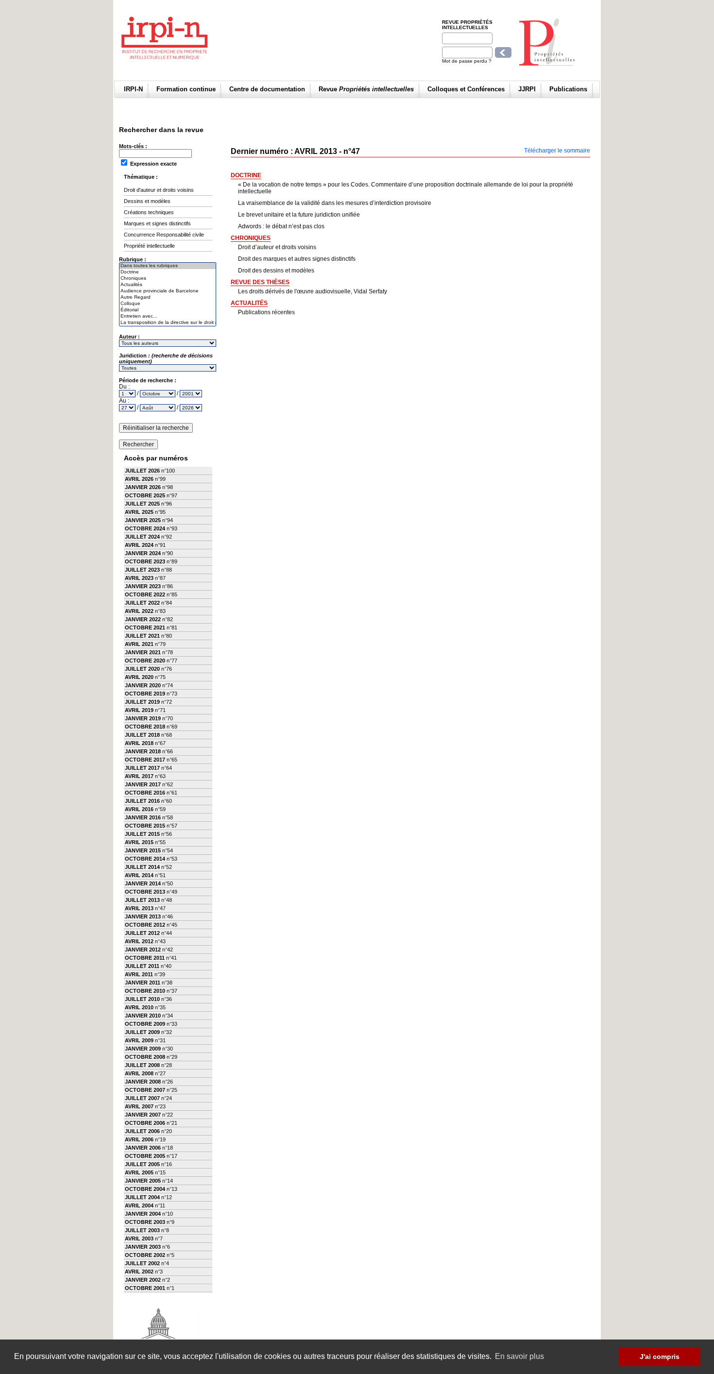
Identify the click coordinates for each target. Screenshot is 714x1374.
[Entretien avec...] (167, 316)
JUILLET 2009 (142, 1032)
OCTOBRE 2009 (145, 1024)
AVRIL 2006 (139, 1139)
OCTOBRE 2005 (145, 1156)
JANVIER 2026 (143, 487)
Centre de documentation (267, 89)
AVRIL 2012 (139, 941)
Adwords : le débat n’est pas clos (281, 226)
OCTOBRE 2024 (145, 528)
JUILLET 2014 (142, 867)
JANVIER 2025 (143, 520)
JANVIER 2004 (143, 1214)
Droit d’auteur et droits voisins (277, 247)
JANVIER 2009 (143, 1049)
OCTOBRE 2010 (145, 991)
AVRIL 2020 (139, 677)
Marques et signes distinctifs (157, 223)
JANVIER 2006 (143, 1148)
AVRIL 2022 (139, 611)
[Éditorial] (167, 310)
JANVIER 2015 (143, 850)
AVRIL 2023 (139, 578)
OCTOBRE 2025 (145, 495)
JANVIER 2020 (143, 685)
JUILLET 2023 (142, 570)
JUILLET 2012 (142, 933)
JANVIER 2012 (143, 949)
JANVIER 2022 (143, 619)
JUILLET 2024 (142, 537)
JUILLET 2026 (142, 471)
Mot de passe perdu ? (467, 61)
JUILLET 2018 (142, 735)
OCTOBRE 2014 (145, 859)
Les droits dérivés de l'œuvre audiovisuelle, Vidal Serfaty (312, 291)
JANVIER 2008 (143, 1082)
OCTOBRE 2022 (145, 594)
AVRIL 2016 (139, 809)
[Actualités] (167, 285)
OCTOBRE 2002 (145, 1255)
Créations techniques (149, 212)
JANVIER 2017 (143, 784)
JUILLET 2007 (142, 1098)
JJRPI (527, 89)
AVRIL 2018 (139, 743)
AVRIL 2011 (139, 974)
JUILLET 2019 (142, 702)
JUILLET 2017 (142, 768)
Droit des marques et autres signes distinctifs (297, 258)
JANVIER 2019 (143, 718)
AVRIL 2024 (139, 545)
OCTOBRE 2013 (145, 892)
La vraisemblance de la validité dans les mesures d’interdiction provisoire (334, 203)
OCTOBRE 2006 (145, 1123)
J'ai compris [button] (660, 1356)
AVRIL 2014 (139, 875)
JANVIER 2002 (143, 1280)
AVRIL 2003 (139, 1238)
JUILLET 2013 (142, 900)
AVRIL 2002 (139, 1271)
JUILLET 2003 (142, 1230)
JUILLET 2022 (142, 603)
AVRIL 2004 (139, 1205)
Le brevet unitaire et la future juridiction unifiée (299, 214)
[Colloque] (167, 304)
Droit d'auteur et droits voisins (159, 190)
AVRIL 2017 (139, 776)
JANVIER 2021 (143, 652)
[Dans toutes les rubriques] (167, 266)
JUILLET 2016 (142, 801)
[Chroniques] (167, 278)
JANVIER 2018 (143, 751)
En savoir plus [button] (519, 1356)
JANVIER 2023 (143, 586)
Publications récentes (266, 312)
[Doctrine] (167, 272)
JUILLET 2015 (142, 834)
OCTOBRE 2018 (145, 726)
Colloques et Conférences (466, 89)
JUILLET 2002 (142, 1263)
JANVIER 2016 (143, 817)
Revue (366, 89)
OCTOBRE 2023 (145, 561)
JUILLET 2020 (142, 669)
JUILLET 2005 (142, 1164)
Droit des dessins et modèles (276, 270)
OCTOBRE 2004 (145, 1189)
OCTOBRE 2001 (145, 1288)
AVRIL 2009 (139, 1040)
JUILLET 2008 (142, 1065)
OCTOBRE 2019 (145, 693)
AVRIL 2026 (139, 479)
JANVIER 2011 (142, 982)
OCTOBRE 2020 (145, 660)
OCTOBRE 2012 (145, 925)
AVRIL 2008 (139, 1073)
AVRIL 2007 (139, 1106)
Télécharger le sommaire (557, 150)
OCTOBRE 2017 (145, 760)
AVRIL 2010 (139, 1007)
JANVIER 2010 (143, 1015)
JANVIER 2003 (143, 1247)
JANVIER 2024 (143, 553)
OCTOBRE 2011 (145, 958)
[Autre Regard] (167, 297)
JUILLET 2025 (142, 504)
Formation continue (186, 89)
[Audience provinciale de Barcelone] (167, 291)
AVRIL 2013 (139, 908)
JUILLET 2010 (142, 999)
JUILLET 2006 (142, 1131)
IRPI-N (133, 89)
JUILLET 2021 (142, 636)
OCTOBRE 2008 (145, 1057)
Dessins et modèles (147, 201)
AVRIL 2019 (139, 710)
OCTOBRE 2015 (145, 826)
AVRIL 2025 (139, 512)
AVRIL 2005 (139, 1172)
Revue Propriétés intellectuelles (467, 24)
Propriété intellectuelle (149, 246)
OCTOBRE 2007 (145, 1090)
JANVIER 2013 (143, 916)
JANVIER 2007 (143, 1115)
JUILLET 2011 (142, 966)
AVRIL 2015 (139, 842)
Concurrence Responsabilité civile (164, 234)
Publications (568, 89)
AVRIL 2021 (139, 644)
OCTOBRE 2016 (145, 793)
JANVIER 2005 (143, 1181)
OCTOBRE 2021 (145, 627)
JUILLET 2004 (142, 1197)
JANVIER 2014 (143, 883)
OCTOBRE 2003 (145, 1222)
